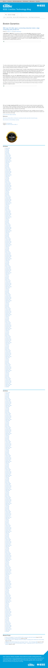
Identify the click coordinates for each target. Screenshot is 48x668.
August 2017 (7, 273)
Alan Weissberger (18, 31)
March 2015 (7, 307)
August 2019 (7, 490)
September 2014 (8, 314)
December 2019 (8, 241)
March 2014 (7, 321)
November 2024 (8, 172)
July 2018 (7, 261)
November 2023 (8, 186)
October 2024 (7, 173)
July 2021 (7, 219)
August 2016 (7, 287)
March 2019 (7, 251)
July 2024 (7, 177)
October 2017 (7, 271)
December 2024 (8, 171)
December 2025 (8, 157)
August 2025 (7, 162)
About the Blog (9, 17)
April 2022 (7, 208)
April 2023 (7, 194)
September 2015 (8, 300)
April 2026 (7, 152)
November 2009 (8, 382)
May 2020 (7, 235)
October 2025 (7, 159)
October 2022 (7, 201)
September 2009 (8, 384)
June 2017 (7, 276)
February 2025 (8, 169)
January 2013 (7, 337)
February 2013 (8, 336)
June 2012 (7, 346)
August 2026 (7, 148)
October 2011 (7, 355)
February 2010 (8, 378)
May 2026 (7, 151)
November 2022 (8, 200)
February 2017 (8, 280)
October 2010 (7, 369)
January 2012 (7, 351)
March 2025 (7, 412)
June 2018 (7, 262)
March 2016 (7, 293)
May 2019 (7, 249)
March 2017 (7, 279)
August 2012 (7, 343)
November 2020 (8, 228)
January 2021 (7, 226)
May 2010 (7, 375)
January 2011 (7, 365)
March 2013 (7, 335)
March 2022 (7, 209)
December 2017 (8, 269)
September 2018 (8, 258)
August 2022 (7, 204)
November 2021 (8, 214)
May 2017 (7, 277)
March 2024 (7, 181)
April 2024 (7, 180)
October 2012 (7, 341)
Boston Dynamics (11, 124)
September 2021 (8, 216)
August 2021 (7, 462)
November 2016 (8, 284)
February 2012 (8, 350)
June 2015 (7, 304)
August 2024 (7, 176)
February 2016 (8, 294)
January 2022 (7, 212)
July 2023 (7, 191)
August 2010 (7, 371)
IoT (17, 124)
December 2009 (8, 625)
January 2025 (7, 170)
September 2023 (8, 188)
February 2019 (8, 252)
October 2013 (7, 327)
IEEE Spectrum (32, 1)
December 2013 (8, 325)
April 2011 (7, 362)
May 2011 (7, 361)
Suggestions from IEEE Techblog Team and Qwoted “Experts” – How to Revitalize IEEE (21, 641)
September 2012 (8, 342)
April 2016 (7, 292)
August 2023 (7, 190)
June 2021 (7, 220)
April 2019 (7, 250)
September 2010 (8, 370)
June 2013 (7, 332)
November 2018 (8, 256)
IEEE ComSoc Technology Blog (17, 9)
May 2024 (7, 179)
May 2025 (7, 165)
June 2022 (7, 206)
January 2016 (7, 540)
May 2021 (7, 221)
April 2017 (7, 278)
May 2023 (7, 193)
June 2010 (7, 618)
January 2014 (7, 323)
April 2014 (7, 320)
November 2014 (8, 312)
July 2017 (7, 275)
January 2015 (7, 554)
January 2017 (7, 282)
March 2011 (7, 363)
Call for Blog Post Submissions (34, 17)
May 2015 (7, 305)
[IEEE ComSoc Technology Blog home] (8, 5)
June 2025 (7, 164)
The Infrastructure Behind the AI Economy (13, 638)
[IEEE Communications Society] (31, 665)
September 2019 (8, 244)
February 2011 (8, 364)
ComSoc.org (9, 1)
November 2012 (8, 340)
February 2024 (8, 183)
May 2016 (7, 291)
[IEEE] (40, 5)
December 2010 (8, 611)
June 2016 (7, 290)
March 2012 (7, 349)
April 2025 (7, 166)
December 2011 (8, 353)
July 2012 (7, 344)
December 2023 (8, 185)
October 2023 (7, 187)
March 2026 (7, 398)
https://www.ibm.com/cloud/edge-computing (11, 119)
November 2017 (8, 270)
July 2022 (7, 205)
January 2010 (7, 379)
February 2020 (8, 483)
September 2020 (8, 230)
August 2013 (7, 329)
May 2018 (7, 263)
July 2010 (7, 372)
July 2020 (7, 233)
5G (6, 124)
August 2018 (7, 259)
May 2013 (7, 333)
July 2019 (7, 247)
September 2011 (8, 356)
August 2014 (7, 315)
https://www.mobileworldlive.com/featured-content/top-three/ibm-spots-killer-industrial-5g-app (20, 118)
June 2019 (7, 248)
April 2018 (7, 264)
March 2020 (7, 237)
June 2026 (7, 150)
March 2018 (7, 265)
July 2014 (7, 561)
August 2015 (7, 301)
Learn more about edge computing (9, 114)
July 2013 (7, 330)
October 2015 (7, 299)
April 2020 (7, 236)
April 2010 (7, 376)
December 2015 (8, 297)
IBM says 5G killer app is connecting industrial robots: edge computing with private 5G (21, 28)
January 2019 (7, 254)
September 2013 (8, 328)
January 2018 (7, 268)
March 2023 (7, 195)
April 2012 (7, 348)
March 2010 (7, 377)
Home (4, 17)
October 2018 (7, 257)
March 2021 (7, 223)
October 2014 (7, 313)
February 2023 (8, 197)
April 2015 (7, 306)
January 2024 (7, 184)
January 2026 (7, 156)
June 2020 (7, 234)
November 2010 (8, 368)
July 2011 (7, 358)
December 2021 (8, 213)
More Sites (38, 1)
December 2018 (8, 255)
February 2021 (8, 469)
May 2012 (7, 347)
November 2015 (8, 298)
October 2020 (7, 229)
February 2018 (8, 266)
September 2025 (8, 405)
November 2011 (8, 354)
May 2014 (7, 319)
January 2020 (7, 240)
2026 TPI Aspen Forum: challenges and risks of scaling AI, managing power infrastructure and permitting (24, 639)
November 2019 (8, 242)
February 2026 (8, 155)
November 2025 (8, 158)
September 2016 (8, 286)
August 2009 (7, 385)
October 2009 (7, 383)
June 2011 (7, 360)
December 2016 (8, 283)
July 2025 (7, 163)
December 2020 (8, 227)
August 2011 (7, 357)
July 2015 (7, 547)
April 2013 (7, 334)
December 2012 (8, 339)
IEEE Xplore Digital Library (17, 1)
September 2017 (8, 272)
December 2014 (8, 311)
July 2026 (7, 149)
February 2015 (8, 308)
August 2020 (7, 476)
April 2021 (7, 222)
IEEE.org (4, 1)
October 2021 (7, 215)
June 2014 (7, 318)
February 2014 (8, 322)
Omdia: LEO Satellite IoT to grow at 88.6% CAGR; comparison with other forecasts (20, 637)
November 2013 (8, 326)
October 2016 (7, 285)
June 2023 (7, 192)
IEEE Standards (25, 1)
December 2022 (8, 199)
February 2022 (8, 211)
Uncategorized (9, 123)
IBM (15, 124)
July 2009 (7, 386)
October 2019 (7, 243)
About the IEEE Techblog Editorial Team (20, 17)
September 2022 (8, 202)
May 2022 (7, 207)
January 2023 (7, 198)
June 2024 (7, 178)
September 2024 (8, 174)
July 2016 (7, 289)
